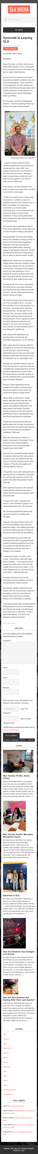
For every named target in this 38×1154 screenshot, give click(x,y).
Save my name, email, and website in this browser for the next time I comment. (18, 701)
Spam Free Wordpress (11, 730)
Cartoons (6, 1039)
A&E (4, 1034)
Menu (20, 30)
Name (5, 667)
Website (6, 687)
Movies (5, 1057)
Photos (5, 1080)
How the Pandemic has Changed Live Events (18, 952)
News (14, 623)
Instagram (15, 740)
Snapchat (31, 740)
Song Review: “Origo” (17, 1106)
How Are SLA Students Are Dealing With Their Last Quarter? (19, 998)
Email (5, 677)
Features (6, 1053)
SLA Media (19, 9)
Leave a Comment (10, 49)
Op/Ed (5, 1076)
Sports (5, 1085)
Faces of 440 (7, 1048)
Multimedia (6, 1066)
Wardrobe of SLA (11, 895)
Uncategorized (8, 1094)
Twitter (23, 740)
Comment (7, 640)
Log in (22, 1150)
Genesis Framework (28, 1148)
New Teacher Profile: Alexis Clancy (16, 777)
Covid (5, 1043)
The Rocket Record (9, 1089)
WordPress (17, 1150)
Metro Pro (17, 1148)
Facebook (7, 740)
